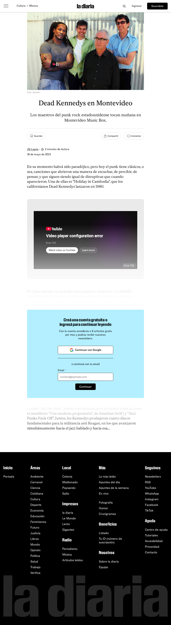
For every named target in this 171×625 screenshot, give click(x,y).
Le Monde (69, 518)
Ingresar (137, 5)
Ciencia (35, 488)
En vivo (104, 493)
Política (35, 556)
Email (62, 370)
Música (33, 5)
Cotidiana (36, 493)
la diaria (67, 513)
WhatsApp (152, 493)
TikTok (149, 510)
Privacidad (152, 547)
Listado (104, 533)
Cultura (21, 5)
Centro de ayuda (156, 530)
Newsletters (153, 476)
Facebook (151, 505)
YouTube (150, 488)
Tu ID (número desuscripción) (110, 540)
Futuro (34, 527)
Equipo (103, 567)
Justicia (35, 533)
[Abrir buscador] (124, 6)
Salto (65, 493)
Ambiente (36, 476)
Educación (37, 516)
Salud (34, 561)
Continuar (85, 386)
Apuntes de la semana (114, 488)
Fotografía (106, 502)
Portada (8, 476)
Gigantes (68, 530)
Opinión (35, 550)
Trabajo (35, 567)
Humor (103, 508)
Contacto (151, 552)
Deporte (35, 505)
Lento (66, 524)
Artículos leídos (72, 560)
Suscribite (157, 6)
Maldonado (70, 482)
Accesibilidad (154, 541)
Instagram (151, 499)
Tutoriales (151, 535)
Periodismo (69, 549)
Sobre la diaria (109, 561)
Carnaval (36, 482)
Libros (34, 539)
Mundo (35, 544)
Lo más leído (107, 476)
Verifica (35, 573)
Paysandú (68, 488)
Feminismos (38, 522)
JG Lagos (32, 149)
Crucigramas (107, 514)
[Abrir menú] (6, 6)
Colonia (67, 476)
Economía (37, 510)
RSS (148, 482)
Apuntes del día (109, 482)
